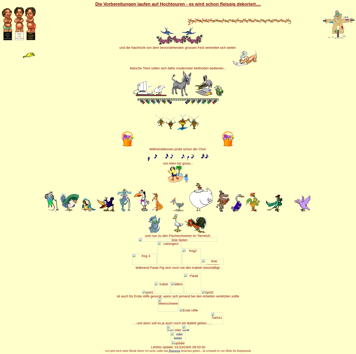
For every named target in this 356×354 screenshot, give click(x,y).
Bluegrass (174, 350)
